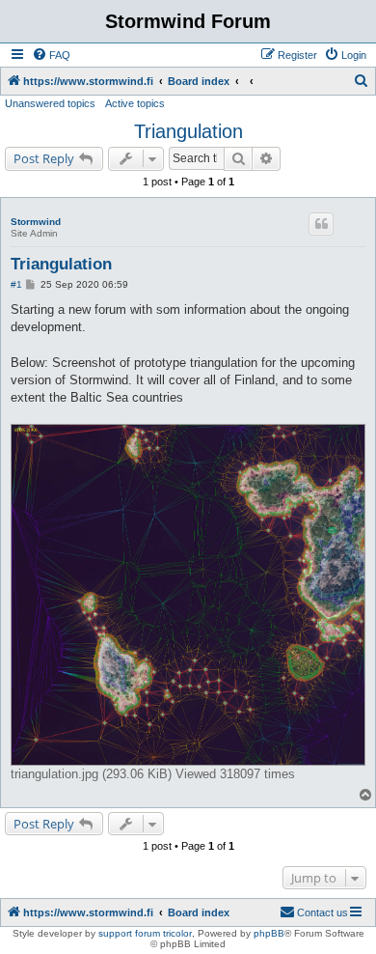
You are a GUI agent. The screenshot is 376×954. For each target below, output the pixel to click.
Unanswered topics (50, 103)
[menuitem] (51, 55)
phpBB (269, 933)
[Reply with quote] (321, 224)
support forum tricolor (145, 933)
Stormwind (36, 221)
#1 (16, 284)
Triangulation (188, 131)
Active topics (135, 103)
